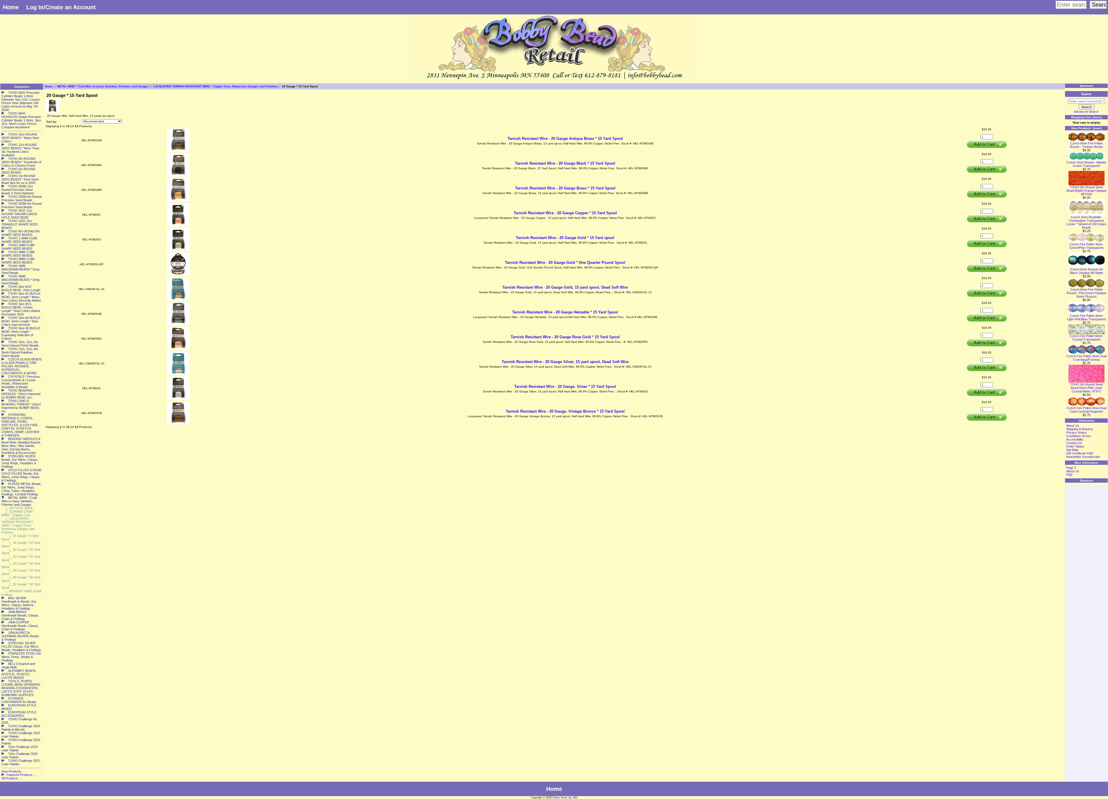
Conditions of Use (1078, 436)
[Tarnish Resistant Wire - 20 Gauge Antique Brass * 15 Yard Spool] (178, 150)
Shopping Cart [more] (1086, 117)
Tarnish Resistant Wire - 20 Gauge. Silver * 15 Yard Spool (565, 386)
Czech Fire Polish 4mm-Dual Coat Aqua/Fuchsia (1086, 357)
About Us (1072, 425)
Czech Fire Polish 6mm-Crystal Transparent (1086, 337)
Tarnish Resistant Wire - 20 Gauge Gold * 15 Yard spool (565, 238)
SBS (575, 797)
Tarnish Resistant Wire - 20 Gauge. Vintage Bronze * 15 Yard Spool (565, 411)
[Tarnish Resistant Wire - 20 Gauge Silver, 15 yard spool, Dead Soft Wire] (178, 373)
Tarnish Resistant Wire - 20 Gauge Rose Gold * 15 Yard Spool (565, 337)
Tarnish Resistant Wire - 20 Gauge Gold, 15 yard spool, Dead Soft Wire (565, 287)
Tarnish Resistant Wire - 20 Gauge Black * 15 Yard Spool (565, 163)
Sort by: (51, 121)
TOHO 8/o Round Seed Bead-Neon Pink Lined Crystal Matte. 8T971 (1086, 388)
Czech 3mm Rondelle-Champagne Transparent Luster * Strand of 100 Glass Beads (1086, 222)
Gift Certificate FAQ (1079, 453)
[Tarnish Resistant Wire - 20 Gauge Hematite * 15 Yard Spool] (178, 324)
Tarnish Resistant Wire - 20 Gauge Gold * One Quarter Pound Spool (565, 262)
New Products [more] (1086, 128)
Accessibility (1074, 439)
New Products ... (13, 771)
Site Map (1072, 450)
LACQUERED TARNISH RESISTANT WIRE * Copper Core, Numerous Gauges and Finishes (215, 86)
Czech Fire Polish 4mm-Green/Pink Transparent (1086, 245)
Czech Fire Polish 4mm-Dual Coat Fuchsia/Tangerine (1086, 409)
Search (1086, 94)
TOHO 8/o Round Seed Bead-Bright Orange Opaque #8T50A (1086, 190)
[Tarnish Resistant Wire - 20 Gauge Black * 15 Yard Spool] (178, 175)
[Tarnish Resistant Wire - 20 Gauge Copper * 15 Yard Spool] (178, 225)
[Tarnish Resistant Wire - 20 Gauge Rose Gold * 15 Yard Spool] (178, 349)
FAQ (1069, 474)
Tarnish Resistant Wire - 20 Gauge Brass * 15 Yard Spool (565, 188)
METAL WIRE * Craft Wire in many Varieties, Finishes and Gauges (103, 86)
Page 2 (1071, 467)
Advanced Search (1086, 111)
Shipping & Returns (1079, 429)
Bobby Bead (560, 797)
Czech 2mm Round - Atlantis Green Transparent (1086, 164)
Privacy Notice (1076, 432)
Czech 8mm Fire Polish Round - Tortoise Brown (1086, 145)
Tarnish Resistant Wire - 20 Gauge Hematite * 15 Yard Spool (565, 312)
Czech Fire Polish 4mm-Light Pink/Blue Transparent (1086, 317)
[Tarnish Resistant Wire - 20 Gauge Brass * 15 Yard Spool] (178, 200)
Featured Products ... (21, 775)
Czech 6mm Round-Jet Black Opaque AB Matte (1086, 271)
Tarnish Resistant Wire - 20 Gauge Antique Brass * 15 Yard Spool (565, 138)
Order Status (1075, 446)
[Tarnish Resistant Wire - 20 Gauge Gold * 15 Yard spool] (178, 249)
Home (11, 7)
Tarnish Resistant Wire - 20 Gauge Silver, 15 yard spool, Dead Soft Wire (565, 362)
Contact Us (1074, 443)
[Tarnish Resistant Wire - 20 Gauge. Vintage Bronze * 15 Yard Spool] (178, 423)
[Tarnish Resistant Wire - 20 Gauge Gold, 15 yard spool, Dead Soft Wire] (178, 299)
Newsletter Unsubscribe (1083, 456)
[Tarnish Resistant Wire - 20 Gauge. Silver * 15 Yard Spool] (178, 398)
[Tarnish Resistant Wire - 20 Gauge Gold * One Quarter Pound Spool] (178, 274)
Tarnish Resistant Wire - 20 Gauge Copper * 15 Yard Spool (565, 213)
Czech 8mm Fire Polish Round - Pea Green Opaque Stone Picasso (1086, 293)
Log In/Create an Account (61, 7)
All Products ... (11, 778)
